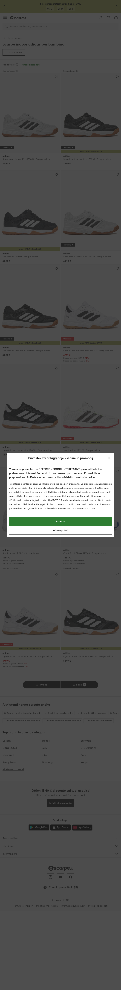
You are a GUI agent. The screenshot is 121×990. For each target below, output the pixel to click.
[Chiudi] (109, 458)
